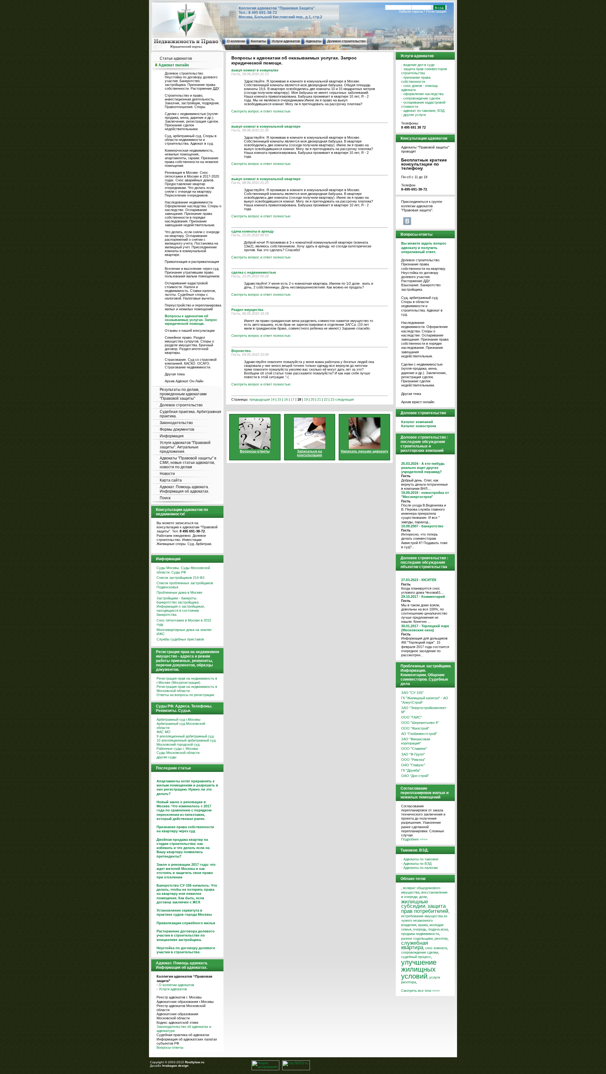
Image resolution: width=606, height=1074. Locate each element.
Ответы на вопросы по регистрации (185, 695)
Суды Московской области (178, 753)
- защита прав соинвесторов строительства (424, 71)
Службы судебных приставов (180, 639)
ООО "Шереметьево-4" (420, 723)
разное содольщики (417, 938)
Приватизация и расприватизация (192, 262)
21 (319, 399)
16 (286, 399)
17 (292, 399)
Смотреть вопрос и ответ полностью (260, 111)
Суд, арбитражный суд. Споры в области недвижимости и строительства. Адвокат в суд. (191, 139)
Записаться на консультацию (309, 453)
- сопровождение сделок (420, 98)
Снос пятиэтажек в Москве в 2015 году (184, 622)
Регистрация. (436, 11)
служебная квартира (414, 945)
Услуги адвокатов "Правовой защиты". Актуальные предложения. (185, 447)
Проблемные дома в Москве (179, 592)
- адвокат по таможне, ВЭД (422, 110)
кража (423, 925)
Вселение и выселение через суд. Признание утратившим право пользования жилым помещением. (192, 272)
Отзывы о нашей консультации (190, 330)
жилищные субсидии (414, 904)
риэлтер (441, 938)
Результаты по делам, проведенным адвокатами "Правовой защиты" (183, 394)
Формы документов (177, 429)
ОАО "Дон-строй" (415, 776)
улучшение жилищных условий (419, 969)
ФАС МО (163, 732)
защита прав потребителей (425, 908)
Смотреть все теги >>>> (420, 990)
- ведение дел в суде (418, 65)
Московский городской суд (178, 744)
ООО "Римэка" (413, 760)
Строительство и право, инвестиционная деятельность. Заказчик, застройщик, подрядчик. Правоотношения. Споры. (192, 101)
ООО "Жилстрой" (415, 728)
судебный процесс (416, 957)
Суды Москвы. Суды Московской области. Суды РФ (183, 570)
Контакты (258, 41)
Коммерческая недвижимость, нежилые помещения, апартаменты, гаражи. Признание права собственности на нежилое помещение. (191, 158)
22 (326, 399)
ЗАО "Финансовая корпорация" (415, 741)
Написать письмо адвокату (364, 451)
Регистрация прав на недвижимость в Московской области (187, 689)
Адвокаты (313, 41)
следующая (344, 399)
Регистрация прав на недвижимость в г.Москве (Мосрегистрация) (187, 680)
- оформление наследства (422, 94)
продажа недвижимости (420, 934)
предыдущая (259, 399)
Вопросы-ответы (170, 1047)
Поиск (165, 498)
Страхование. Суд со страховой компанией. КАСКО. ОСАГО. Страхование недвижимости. (191, 363)
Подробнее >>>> (414, 839)
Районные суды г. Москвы (177, 748)
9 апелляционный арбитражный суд (185, 736)
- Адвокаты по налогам (419, 868)
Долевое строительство (346, 41)
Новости (167, 473)
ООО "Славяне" (414, 748)
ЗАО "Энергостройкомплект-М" (424, 710)
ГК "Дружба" (410, 770)
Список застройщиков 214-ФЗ (181, 577)
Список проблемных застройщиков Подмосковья (185, 585)
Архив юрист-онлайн (417, 402)
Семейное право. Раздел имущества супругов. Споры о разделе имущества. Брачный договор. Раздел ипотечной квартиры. (189, 345)
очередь (419, 929)
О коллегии (236, 41)
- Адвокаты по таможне (419, 859)
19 (306, 399)
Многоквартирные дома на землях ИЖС (184, 632)
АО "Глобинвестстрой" (419, 734)
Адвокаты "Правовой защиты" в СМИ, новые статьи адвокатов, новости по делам (188, 462)
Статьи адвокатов (176, 58)
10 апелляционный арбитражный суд (186, 740)
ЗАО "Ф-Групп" (413, 754)
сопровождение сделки (419, 952)
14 (273, 399)
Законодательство (176, 423)
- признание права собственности (416, 79)
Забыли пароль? (412, 11)
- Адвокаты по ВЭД (416, 863)
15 (279, 399)
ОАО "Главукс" (413, 765)
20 (312, 399)
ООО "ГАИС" (411, 717)
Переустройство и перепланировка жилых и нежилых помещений (193, 307)
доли (423, 897)
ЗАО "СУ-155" (412, 693)
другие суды (166, 757)
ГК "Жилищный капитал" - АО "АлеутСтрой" (424, 700)
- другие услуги (413, 115)
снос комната (436, 948)
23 (332, 399)
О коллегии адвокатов (176, 985)
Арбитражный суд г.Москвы (178, 719)
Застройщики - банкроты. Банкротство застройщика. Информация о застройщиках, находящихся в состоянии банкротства (181, 606)
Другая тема (175, 374)
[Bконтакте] (407, 221)
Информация (172, 436)
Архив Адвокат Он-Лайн (184, 381)
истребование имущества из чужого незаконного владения (424, 920)
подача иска (438, 929)
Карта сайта (171, 480)
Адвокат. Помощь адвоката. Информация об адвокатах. (184, 489)
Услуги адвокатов (286, 41)
